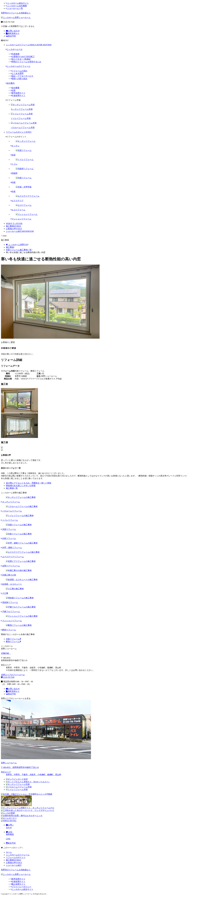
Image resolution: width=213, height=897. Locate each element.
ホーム (9, 852)
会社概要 (15, 88)
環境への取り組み (19, 79)
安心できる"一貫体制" (21, 59)
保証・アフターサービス (22, 76)
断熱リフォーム (13, 641)
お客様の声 (14, 229)
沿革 (14, 90)
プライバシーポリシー (21, 887)
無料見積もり (13, 33)
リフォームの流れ (19, 71)
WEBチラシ (14, 223)
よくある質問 (17, 73)
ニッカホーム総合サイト (18, 3)
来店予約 (12, 36)
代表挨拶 (15, 54)
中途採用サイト (18, 95)
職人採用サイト (18, 884)
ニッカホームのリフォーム (28, 45)
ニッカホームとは (14, 49)
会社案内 (11, 83)
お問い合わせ (14, 31)
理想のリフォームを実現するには (26, 62)
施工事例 (13, 226)
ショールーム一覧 (15, 8)
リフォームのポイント (19, 132)
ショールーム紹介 (20, 231)
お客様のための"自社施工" (23, 56)
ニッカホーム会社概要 (17, 6)
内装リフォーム (13, 639)
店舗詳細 (5, 653)
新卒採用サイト (18, 93)
